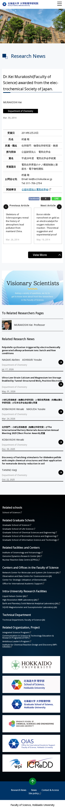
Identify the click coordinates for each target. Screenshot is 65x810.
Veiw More (40, 255)
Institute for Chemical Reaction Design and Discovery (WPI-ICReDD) (29, 646)
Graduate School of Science (15, 525)
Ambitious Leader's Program (15, 641)
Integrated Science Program (15, 632)
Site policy (34, 793)
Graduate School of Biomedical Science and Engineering (29, 536)
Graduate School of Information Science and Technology (29, 540)
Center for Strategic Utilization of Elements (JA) (24, 580)
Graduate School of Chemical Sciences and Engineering (28, 532)
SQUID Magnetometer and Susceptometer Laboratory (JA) (29, 607)
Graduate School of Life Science (17, 529)
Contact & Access (50, 790)
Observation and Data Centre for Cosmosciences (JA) (27, 576)
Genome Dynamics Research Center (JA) (21, 556)
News (34, 790)
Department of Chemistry (20, 111)
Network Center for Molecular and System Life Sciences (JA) (30, 572)
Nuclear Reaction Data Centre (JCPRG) (19, 560)
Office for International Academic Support (22, 583)
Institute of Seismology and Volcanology (21, 552)
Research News (18, 790)
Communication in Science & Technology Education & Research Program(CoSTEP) (28, 637)
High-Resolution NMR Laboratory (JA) (19, 600)
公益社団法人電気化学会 (35, 189)
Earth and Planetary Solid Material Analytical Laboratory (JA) (30, 603)
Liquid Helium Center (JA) (14, 596)
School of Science (11, 512)
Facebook (34, 198)
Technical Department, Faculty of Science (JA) (23, 620)
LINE (56, 198)
